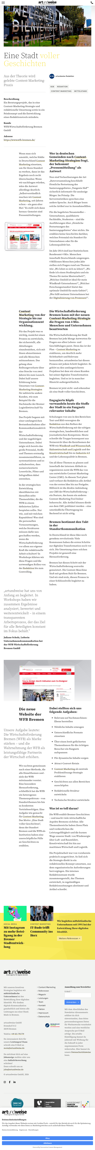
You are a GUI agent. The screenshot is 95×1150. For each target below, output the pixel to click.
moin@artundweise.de (14, 1048)
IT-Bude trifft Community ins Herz (41, 931)
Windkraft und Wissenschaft (74, 445)
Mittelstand (80, 91)
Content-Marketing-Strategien (68, 158)
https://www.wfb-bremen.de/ (19, 139)
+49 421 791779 (17, 1033)
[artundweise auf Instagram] (5, 1082)
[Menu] (3, 3)
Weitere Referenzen (68, 938)
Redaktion (62, 86)
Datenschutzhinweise (81, 1052)
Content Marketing (61, 91)
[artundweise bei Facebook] (9, 1082)
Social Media (10, 924)
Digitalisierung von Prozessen (69, 297)
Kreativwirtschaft (59, 453)
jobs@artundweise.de (13, 1069)
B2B (52, 86)
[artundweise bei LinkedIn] (14, 1082)
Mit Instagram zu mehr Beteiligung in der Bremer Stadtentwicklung (14, 937)
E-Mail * (68, 991)
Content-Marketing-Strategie (69, 318)
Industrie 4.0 (83, 453)
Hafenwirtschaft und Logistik (65, 449)
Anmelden (71, 1002)
